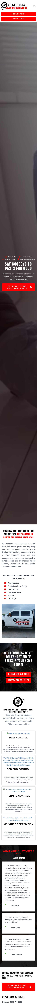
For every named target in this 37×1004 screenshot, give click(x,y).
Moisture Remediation (18, 824)
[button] (34, 6)
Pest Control (18, 737)
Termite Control (18, 795)
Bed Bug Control (18, 769)
